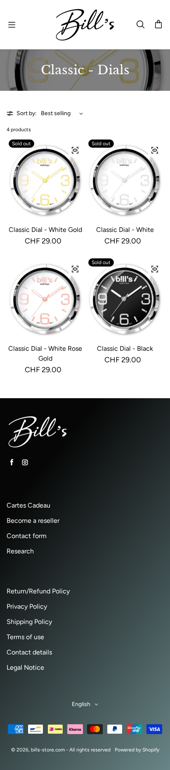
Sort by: (27, 113)
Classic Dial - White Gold (45, 230)
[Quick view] (75, 150)
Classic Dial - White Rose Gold (45, 353)
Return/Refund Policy (38, 591)
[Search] (140, 25)
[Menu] (12, 25)
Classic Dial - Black (125, 348)
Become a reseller (33, 520)
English (81, 704)
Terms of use (25, 637)
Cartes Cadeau (28, 505)
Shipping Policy (29, 622)
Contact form (27, 536)
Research (20, 551)
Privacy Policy (27, 606)
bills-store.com (48, 750)
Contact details (29, 652)
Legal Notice (25, 667)
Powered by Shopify (137, 750)
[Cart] (158, 25)
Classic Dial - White (125, 230)
